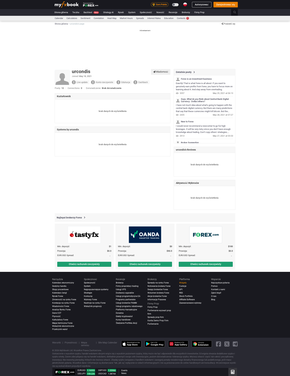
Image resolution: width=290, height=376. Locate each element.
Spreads (140, 18)
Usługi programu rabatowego (129, 306)
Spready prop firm (156, 317)
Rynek (121, 12)
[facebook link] (218, 344)
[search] (236, 12)
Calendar (59, 18)
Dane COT (56, 313)
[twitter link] (226, 344)
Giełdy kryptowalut (124, 316)
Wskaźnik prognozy (93, 306)
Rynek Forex (57, 296)
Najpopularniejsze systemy (96, 289)
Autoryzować (202, 4)
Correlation (99, 18)
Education (169, 18)
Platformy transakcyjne (126, 309)
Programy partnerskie (125, 299)
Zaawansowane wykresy (190, 303)
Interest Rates (154, 18)
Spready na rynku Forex (158, 283)
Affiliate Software (187, 299)
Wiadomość (161, 71)
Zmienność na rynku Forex (64, 299)
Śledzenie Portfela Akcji (126, 323)
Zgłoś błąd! (216, 293)
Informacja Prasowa (157, 299)
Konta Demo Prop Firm (158, 320)
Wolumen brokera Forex (158, 293)
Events (124, 370)
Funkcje (182, 286)
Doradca (120, 313)
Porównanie (153, 324)
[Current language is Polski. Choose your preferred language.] (185, 4)
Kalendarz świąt (59, 293)
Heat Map (111, 18)
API (180, 289)
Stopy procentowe (60, 289)
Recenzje (173, 12)
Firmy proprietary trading (127, 286)
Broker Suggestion (190, 142)
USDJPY (82, 373)
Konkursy (88, 296)
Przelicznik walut (59, 329)
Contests (182, 18)
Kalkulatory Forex (60, 320)
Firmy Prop (199, 12)
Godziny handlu (59, 286)
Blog (213, 299)
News (123, 373)
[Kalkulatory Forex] (232, 372)
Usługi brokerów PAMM (126, 303)
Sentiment (85, 18)
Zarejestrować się (225, 4)
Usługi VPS (121, 289)
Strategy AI (108, 12)
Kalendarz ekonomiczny (63, 283)
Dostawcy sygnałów (125, 293)
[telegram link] (235, 344)
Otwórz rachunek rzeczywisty (84, 264)
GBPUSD (102, 370)
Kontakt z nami (218, 289)
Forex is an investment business (196, 79)
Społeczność (146, 12)
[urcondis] (178, 79)
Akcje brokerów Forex (157, 296)
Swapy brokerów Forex (158, 289)
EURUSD (82, 370)
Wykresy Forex (90, 299)
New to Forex (187, 121)
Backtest (91, 12)
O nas (213, 296)
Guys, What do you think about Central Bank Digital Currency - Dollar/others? (205, 100)
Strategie (88, 293)
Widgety (183, 283)
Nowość (160, 12)
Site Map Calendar (107, 342)
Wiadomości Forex (60, 306)
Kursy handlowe (123, 320)
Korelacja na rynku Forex (63, 303)
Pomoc (214, 286)
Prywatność (71, 342)
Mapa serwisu (85, 344)
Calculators (71, 18)
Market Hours (126, 18)
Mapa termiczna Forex (62, 323)
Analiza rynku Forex (61, 309)
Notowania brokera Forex (159, 286)
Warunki (56, 342)
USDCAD (102, 373)
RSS (181, 293)
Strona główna (61, 12)
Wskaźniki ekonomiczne (63, 326)
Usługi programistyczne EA (128, 296)
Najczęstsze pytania (220, 283)
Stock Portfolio (186, 296)
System (131, 12)
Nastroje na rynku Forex (95, 303)
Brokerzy (186, 12)
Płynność (56, 316)
